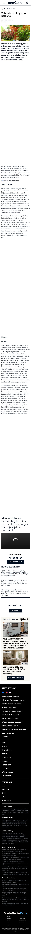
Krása (4, 747)
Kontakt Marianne (9, 707)
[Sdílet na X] (14, 558)
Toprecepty (6, 800)
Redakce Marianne (7, 20)
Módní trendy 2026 (12, 812)
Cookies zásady (8, 733)
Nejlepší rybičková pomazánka (14, 840)
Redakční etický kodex (10, 718)
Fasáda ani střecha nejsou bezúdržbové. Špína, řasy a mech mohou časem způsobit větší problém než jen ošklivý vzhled (14, 868)
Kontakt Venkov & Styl (10, 715)
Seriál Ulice (22, 822)
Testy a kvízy (24, 809)
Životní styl (6, 750)
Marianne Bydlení (14, 678)
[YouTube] (10, 692)
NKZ (8, 921)
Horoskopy (6, 765)
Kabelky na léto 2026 (7, 825)
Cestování (13, 810)
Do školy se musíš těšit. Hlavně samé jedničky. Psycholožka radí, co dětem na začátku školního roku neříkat (14, 863)
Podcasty (5, 768)
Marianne (22, 917)
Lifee (4, 797)
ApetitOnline (7, 782)
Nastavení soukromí (10, 726)
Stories (5, 761)
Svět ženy (6, 789)
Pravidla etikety (5, 809)
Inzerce (5, 737)
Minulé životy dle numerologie (19, 820)
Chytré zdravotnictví (7, 823)
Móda (4, 743)
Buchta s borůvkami (22, 841)
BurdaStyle (22, 921)
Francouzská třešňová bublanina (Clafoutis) (12, 835)
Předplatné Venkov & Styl (12, 704)
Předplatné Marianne (10, 696)
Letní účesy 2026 (18, 825)
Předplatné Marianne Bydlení (13, 700)
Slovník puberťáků (15, 809)
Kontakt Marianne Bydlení (12, 711)
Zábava (4, 754)
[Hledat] (27, 2)
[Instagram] (7, 692)
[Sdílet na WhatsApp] (21, 558)
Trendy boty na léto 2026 (19, 823)
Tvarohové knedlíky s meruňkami (14, 838)
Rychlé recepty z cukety (8, 843)
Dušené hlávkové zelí (7, 833)
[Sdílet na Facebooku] (10, 558)
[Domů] (15, 2)
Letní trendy (21, 812)
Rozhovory (6, 757)
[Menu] (4, 3)
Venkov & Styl (7, 776)
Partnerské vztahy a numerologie (10, 822)
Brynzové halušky (12, 841)
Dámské (22, 918)
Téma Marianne (10, 8)
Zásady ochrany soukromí (12, 722)
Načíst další (15, 610)
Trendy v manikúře (6, 820)
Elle (3, 786)
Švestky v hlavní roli (18, 833)
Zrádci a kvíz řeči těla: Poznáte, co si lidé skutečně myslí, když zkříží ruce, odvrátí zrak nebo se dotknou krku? (14, 894)
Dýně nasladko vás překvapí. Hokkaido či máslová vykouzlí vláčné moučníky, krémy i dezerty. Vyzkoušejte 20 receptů (15, 899)
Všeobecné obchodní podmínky (14, 729)
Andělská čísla (5, 810)
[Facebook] (3, 692)
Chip (3, 793)
